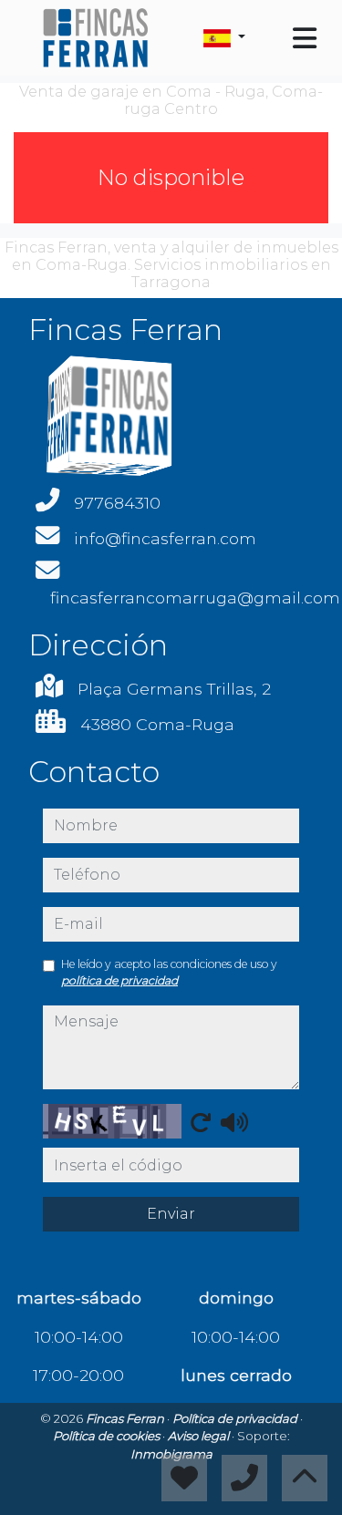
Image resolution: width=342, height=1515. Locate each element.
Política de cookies (107, 1435)
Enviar (171, 1213)
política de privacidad (119, 980)
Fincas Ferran (126, 1418)
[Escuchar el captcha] (234, 1122)
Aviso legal (200, 1435)
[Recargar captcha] (200, 1122)
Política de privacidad (236, 1418)
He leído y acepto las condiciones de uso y (169, 972)
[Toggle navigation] (304, 38)
